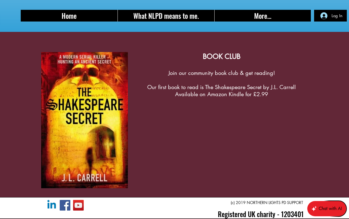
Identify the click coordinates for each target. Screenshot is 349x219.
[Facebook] (65, 205)
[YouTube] (78, 205)
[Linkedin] (51, 205)
